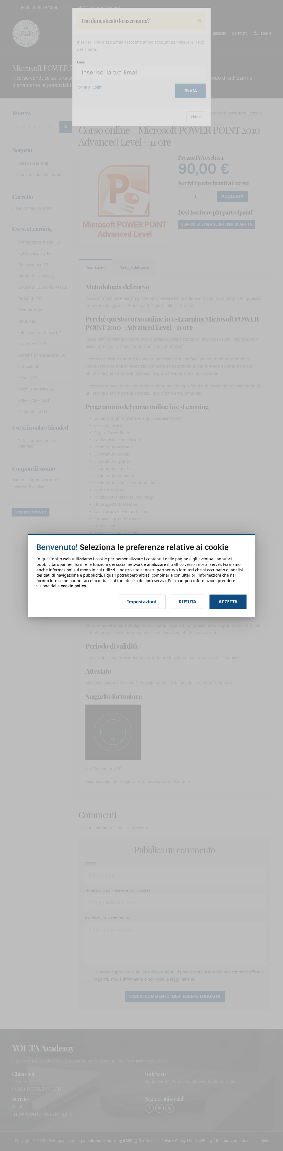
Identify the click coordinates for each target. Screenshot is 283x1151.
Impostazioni (141, 602)
